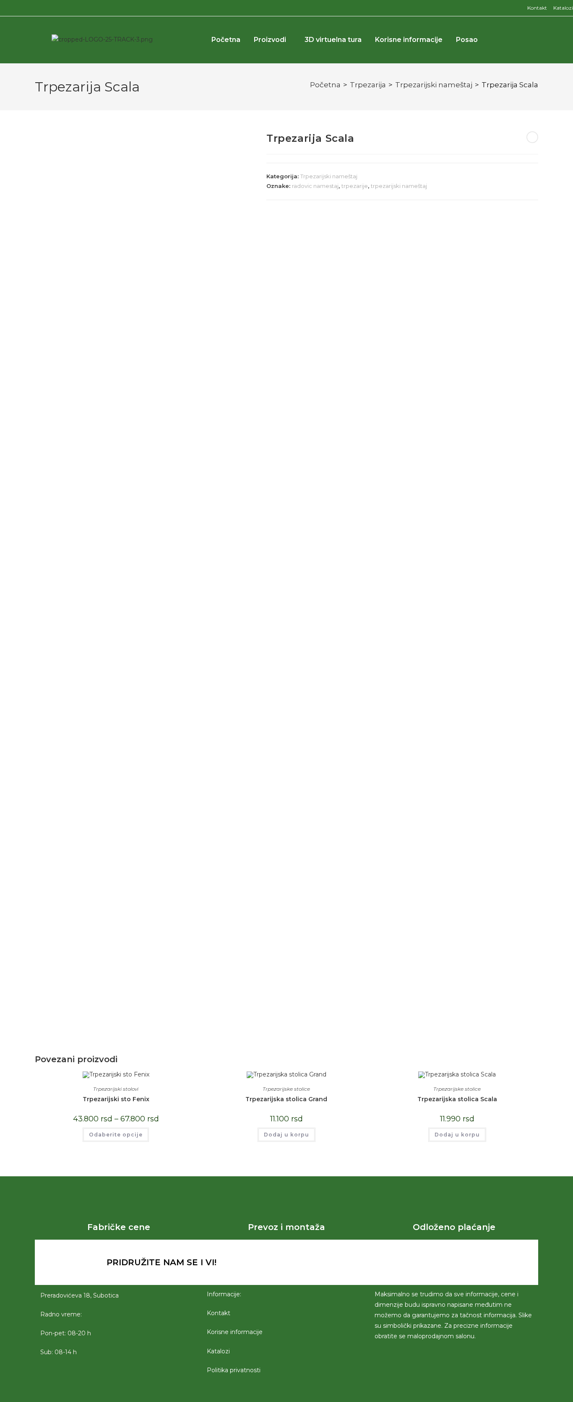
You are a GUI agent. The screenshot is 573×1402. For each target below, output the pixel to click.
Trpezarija (368, 85)
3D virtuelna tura (333, 40)
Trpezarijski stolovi (115, 1089)
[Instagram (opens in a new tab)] (13, 8)
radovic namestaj (315, 185)
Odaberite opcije (116, 1134)
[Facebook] (388, 1262)
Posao (467, 40)
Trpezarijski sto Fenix (116, 1099)
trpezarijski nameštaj (399, 185)
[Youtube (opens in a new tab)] (23, 8)
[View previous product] (532, 137)
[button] (516, 39)
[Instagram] (411, 1262)
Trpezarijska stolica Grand (286, 1099)
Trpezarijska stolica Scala (457, 1099)
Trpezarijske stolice (286, 1089)
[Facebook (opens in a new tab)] (4, 8)
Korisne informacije (409, 40)
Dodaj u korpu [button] (286, 1134)
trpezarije (354, 185)
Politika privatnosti (233, 1369)
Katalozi (563, 8)
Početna (225, 40)
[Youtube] (434, 1262)
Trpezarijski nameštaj (433, 85)
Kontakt (537, 8)
